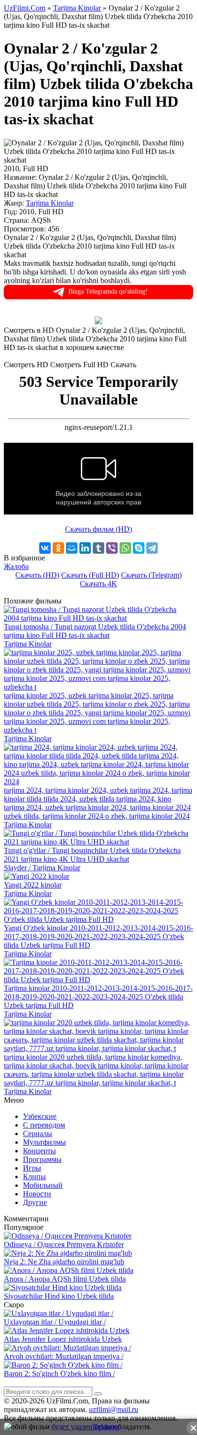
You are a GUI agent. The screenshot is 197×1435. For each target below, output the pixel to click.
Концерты (39, 1151)
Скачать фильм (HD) (98, 529)
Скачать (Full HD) (90, 575)
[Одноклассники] (58, 548)
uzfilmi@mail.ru (113, 1409)
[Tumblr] (98, 548)
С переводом (44, 1125)
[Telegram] (152, 548)
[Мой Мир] (71, 548)
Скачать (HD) (37, 575)
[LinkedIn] (85, 548)
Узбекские (39, 1116)
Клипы (34, 1176)
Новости (37, 1194)
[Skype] (138, 548)
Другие (35, 1202)
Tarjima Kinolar (50, 203)
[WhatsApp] (125, 548)
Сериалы (37, 1133)
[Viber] (112, 548)
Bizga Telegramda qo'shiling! (108, 291)
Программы (42, 1159)
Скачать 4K (98, 584)
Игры (32, 1168)
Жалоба (16, 566)
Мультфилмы (44, 1142)
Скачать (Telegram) (151, 575)
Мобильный (43, 1185)
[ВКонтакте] (45, 548)
